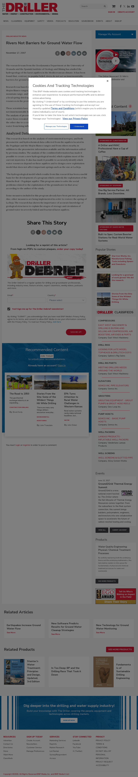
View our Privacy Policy (75, 118)
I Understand (79, 126)
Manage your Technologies (56, 126)
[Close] (108, 81)
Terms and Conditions (63, 108)
